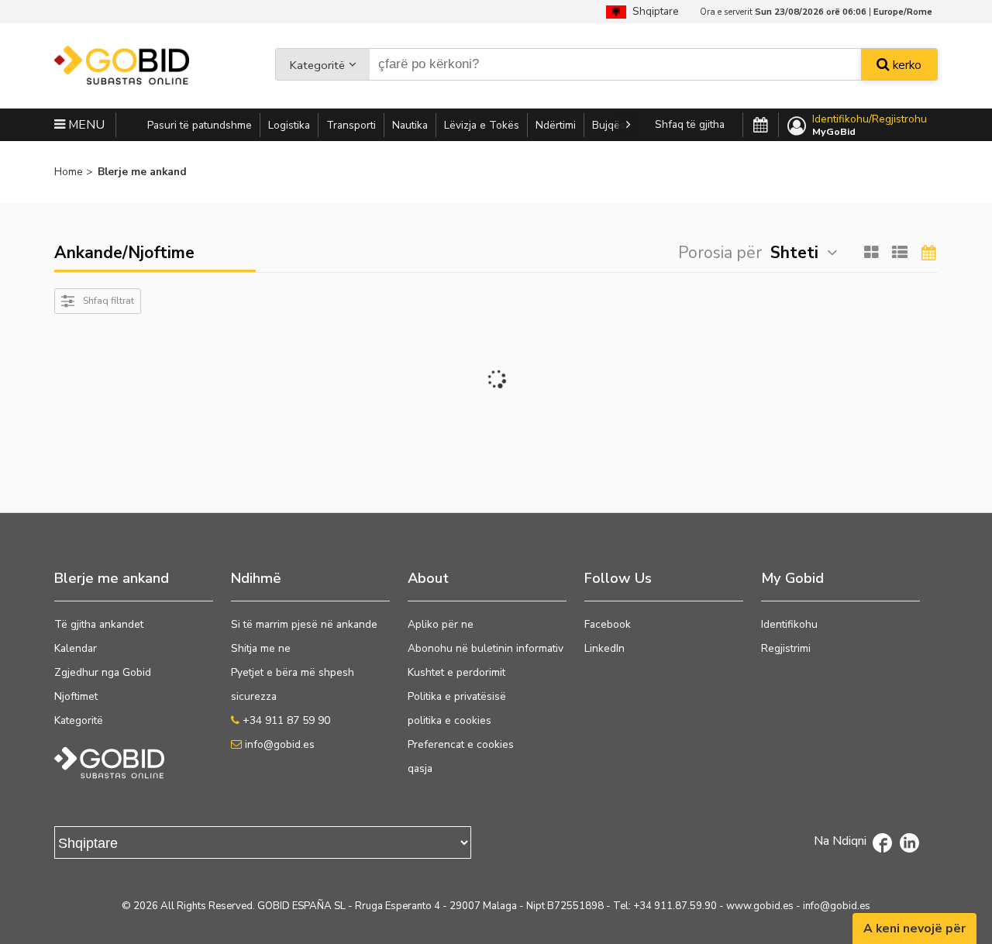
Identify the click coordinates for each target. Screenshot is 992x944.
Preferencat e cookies (461, 744)
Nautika (410, 125)
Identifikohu (789, 624)
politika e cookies (449, 720)
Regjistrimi (786, 648)
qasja (420, 768)
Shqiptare (652, 11)
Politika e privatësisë (457, 696)
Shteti (794, 253)
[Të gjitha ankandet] (760, 125)
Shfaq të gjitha (690, 124)
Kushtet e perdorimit (456, 672)
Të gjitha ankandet (98, 624)
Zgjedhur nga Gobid (102, 672)
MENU (85, 124)
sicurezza (254, 696)
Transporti (351, 125)
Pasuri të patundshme (199, 125)
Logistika (289, 125)
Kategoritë (317, 65)
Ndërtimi (556, 125)
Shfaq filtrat (108, 300)
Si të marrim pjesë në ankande (304, 624)
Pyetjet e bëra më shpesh (292, 672)
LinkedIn (604, 648)
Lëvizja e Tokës (481, 125)
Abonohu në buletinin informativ (485, 648)
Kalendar (75, 648)
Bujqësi (610, 125)
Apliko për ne (441, 624)
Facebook (607, 624)
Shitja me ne (261, 648)
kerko (905, 65)
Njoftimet (76, 696)
